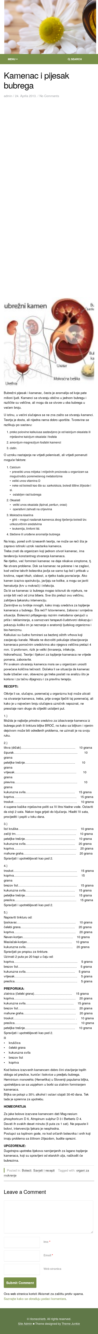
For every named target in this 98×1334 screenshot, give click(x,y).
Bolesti (26, 1170)
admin (8, 96)
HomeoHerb (38, 1319)
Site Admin (25, 1323)
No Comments (49, 96)
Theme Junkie (71, 1323)
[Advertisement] (49, 151)
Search (73, 60)
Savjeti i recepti (44, 1170)
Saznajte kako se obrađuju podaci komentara (35, 1298)
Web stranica (52, 1269)
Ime (47, 1242)
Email (48, 1255)
